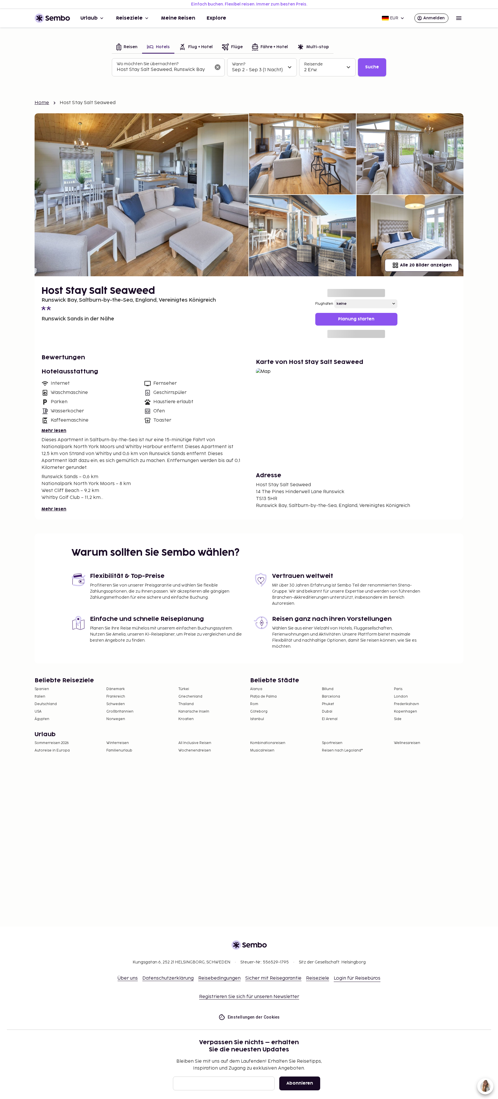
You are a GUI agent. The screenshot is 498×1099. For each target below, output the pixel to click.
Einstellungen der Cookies (254, 1017)
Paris (398, 689)
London (401, 696)
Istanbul (257, 719)
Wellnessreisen (407, 743)
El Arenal (329, 719)
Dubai (327, 711)
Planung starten (356, 319)
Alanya (256, 689)
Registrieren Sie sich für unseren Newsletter (249, 997)
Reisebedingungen (219, 978)
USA (38, 711)
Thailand (186, 704)
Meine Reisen (178, 18)
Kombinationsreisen (267, 743)
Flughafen (324, 304)
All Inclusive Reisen (194, 743)
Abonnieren (299, 1083)
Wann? (238, 64)
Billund (327, 689)
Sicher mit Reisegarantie (273, 978)
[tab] (127, 47)
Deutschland (46, 704)
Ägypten (42, 719)
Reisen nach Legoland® (342, 750)
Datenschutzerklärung (168, 978)
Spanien (42, 689)
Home (42, 103)
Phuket (328, 704)
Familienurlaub (119, 750)
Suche (372, 67)
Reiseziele (129, 18)
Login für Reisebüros (357, 978)
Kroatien (186, 719)
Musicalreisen (262, 750)
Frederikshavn (406, 704)
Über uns (128, 978)
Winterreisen (117, 743)
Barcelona (331, 696)
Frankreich (115, 696)
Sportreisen (332, 743)
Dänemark (115, 689)
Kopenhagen (405, 711)
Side (397, 719)
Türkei (183, 689)
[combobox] (164, 70)
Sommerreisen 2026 (52, 743)
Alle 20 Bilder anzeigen (426, 265)
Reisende (313, 64)
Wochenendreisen (194, 750)
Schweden (115, 704)
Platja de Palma (263, 696)
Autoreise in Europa (52, 750)
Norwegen (115, 719)
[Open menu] (458, 18)
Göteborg (258, 711)
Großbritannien (119, 711)
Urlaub (89, 18)
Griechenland (190, 696)
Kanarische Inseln (193, 711)
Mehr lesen (54, 431)
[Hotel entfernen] (217, 67)
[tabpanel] (249, 67)
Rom (254, 704)
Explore (216, 18)
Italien (40, 696)
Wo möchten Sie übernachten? (147, 63)
